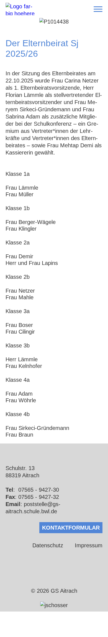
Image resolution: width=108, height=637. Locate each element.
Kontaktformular (71, 528)
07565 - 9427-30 (38, 490)
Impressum (88, 545)
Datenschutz (47, 545)
